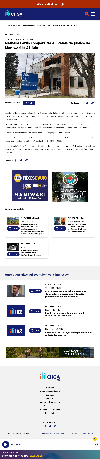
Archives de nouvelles (50, 402)
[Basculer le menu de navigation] (93, 14)
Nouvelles (16, 25)
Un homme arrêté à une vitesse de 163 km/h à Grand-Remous (31, 252)
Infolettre (50, 398)
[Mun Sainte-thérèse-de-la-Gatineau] (70, 187)
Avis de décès (50, 406)
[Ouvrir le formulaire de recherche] (87, 14)
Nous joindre (50, 413)
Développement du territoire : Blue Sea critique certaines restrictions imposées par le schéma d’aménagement (33, 229)
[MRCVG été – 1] (50, 352)
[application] (96, 444)
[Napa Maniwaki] (30, 185)
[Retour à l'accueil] (44, 14)
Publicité (50, 387)
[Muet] (96, 444)
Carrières (50, 395)
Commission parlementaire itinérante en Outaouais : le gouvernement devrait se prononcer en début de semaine (66, 294)
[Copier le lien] (92, 103)
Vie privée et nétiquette (50, 391)
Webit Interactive (89, 434)
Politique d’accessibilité (50, 409)
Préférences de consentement (53, 434)
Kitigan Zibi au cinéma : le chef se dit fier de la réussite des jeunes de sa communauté (78, 228)
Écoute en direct (47, 4)
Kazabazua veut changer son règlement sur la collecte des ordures (68, 333)
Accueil (7, 25)
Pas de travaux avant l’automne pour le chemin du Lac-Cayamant (65, 314)
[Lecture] (5, 444)
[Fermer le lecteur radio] (95, 439)
